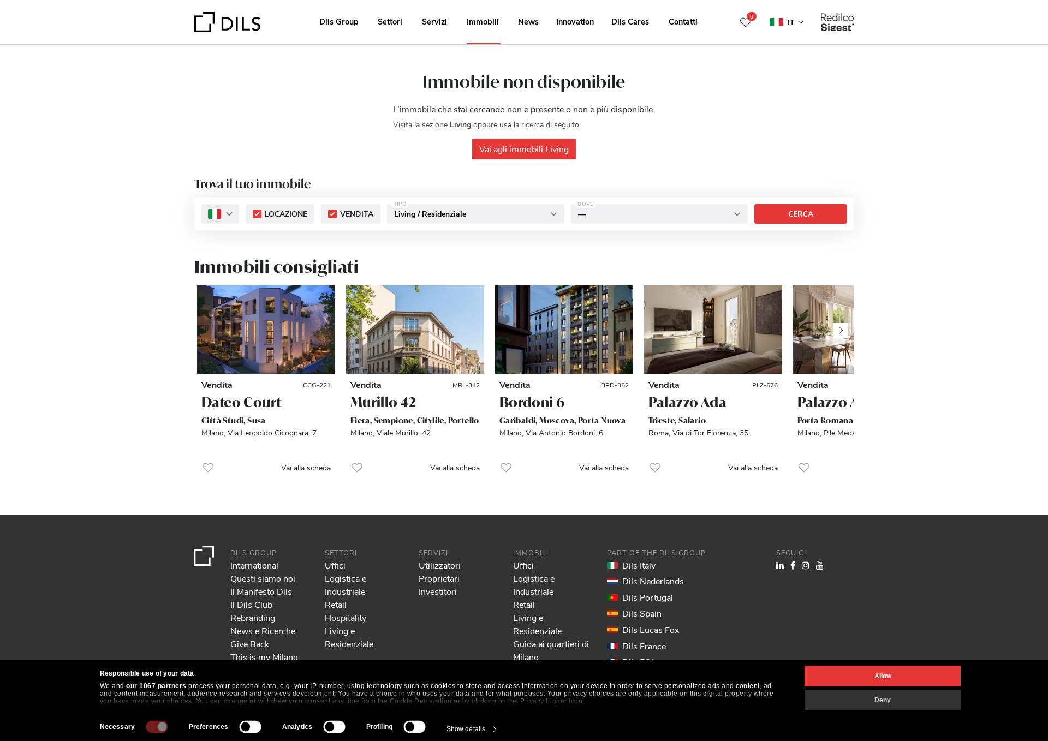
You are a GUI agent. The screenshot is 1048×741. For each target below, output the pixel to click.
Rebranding (252, 617)
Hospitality (345, 617)
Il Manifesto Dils (261, 591)
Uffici (335, 565)
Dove (585, 204)
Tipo (400, 204)
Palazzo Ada (687, 402)
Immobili (483, 21)
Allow (882, 676)
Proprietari (439, 578)
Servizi (434, 21)
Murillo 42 (383, 402)
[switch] (250, 727)
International (254, 565)
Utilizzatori (440, 565)
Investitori (438, 591)
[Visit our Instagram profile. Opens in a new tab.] (805, 565)
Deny (882, 700)
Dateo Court (241, 402)
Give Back (249, 643)
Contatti (683, 21)
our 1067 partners (156, 686)
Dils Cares (630, 21)
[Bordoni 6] (564, 329)
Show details (465, 729)
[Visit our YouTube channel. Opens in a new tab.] (820, 565)
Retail (336, 604)
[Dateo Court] (266, 329)
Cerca (800, 214)
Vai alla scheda (306, 467)
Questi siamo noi (262, 578)
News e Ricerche (262, 630)
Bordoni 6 (532, 402)
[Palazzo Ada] (713, 329)
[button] (208, 467)
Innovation (575, 21)
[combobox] (220, 214)
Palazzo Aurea (842, 402)
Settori (390, 21)
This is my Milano (264, 656)
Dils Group (339, 21)
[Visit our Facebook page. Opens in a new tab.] (792, 565)
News (528, 21)
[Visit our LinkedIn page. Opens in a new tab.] (780, 565)
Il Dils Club (251, 604)
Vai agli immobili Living (524, 148)
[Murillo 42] (415, 329)
